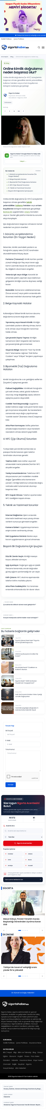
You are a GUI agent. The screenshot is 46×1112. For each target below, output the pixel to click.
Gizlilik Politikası (6, 39)
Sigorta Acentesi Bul (24, 843)
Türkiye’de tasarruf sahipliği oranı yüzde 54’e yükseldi (26, 35)
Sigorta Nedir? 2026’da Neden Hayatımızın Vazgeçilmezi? (26, 682)
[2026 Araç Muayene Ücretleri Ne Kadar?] (7, 654)
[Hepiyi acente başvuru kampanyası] (23, 16)
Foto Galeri (35, 1056)
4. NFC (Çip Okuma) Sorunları (18, 185)
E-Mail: (7, 740)
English (20, 1056)
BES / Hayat (7, 1052)
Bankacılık (7, 212)
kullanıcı (19, 205)
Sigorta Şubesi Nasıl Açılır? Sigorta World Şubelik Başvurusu (27, 641)
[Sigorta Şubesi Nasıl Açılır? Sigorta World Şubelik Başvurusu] (7, 640)
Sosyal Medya (8, 1068)
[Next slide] (42, 930)
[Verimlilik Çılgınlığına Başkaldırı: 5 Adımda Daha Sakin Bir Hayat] (7, 708)
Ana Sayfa (4, 57)
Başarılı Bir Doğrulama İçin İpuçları (20, 191)
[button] (19, 930)
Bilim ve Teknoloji (24, 1052)
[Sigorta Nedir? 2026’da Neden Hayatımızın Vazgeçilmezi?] (7, 681)
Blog (11, 57)
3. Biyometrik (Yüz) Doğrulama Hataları (22, 182)
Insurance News (35, 1043)
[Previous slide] (3, 930)
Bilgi (15, 1052)
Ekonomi (12, 1056)
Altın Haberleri (20, 1068)
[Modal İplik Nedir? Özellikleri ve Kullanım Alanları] (7, 667)
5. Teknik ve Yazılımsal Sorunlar (19, 188)
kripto (27, 212)
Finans (26, 1056)
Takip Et (23, 161)
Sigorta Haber (14, 93)
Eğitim (5, 1056)
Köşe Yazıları (38, 1060)
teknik (29, 202)
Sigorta (28, 1064)
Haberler (15, 1060)
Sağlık (14, 1064)
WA (19, 111)
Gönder (11, 785)
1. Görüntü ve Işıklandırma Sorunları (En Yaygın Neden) (22, 175)
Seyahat (21, 1064)
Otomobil (6, 1064)
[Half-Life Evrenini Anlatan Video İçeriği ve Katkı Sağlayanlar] (7, 694)
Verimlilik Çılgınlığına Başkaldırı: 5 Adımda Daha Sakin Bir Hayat (26, 709)
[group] (23, 909)
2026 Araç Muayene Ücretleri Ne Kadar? (26, 655)
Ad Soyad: (9, 730)
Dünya (40, 1052)
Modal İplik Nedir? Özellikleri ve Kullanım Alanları (26, 668)
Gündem (6, 1060)
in (14, 111)
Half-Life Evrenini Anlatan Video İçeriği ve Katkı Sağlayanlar (28, 695)
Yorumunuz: (10, 749)
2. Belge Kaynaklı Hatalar (17, 179)
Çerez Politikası (19, 39)
